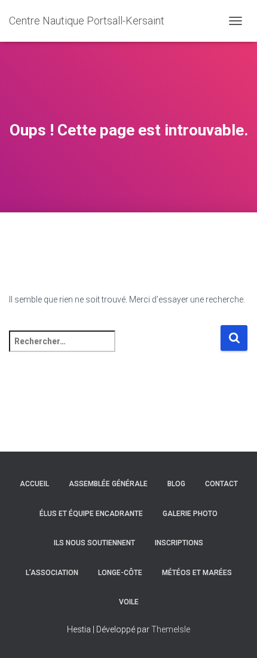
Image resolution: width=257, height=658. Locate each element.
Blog (176, 484)
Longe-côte (120, 573)
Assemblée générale (108, 484)
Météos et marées (197, 573)
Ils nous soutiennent (94, 543)
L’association (52, 573)
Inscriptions (179, 543)
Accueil (34, 484)
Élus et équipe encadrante (91, 513)
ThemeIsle (170, 629)
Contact (221, 484)
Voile (129, 602)
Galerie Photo (190, 513)
